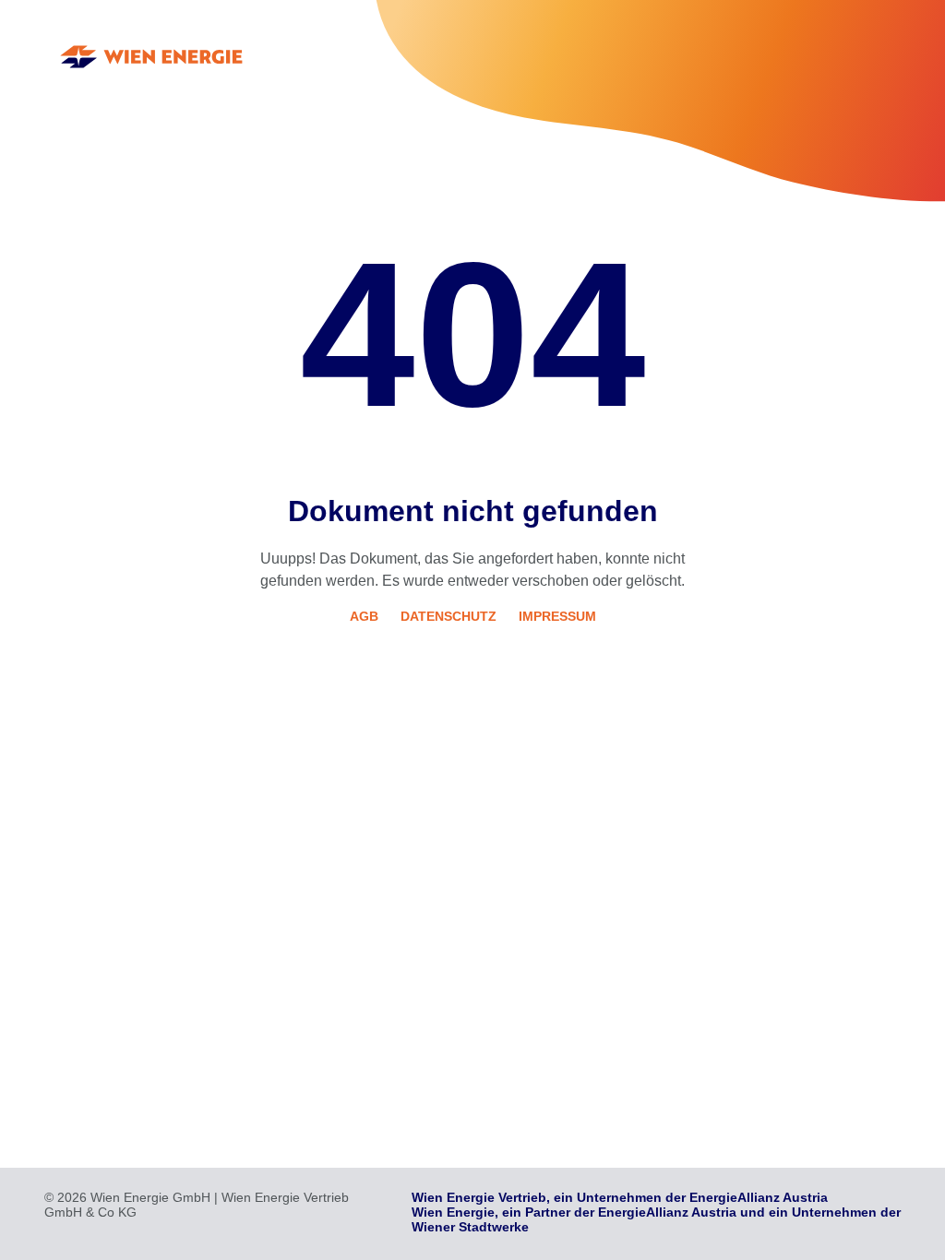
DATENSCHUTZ (448, 616)
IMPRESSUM (557, 616)
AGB (364, 616)
